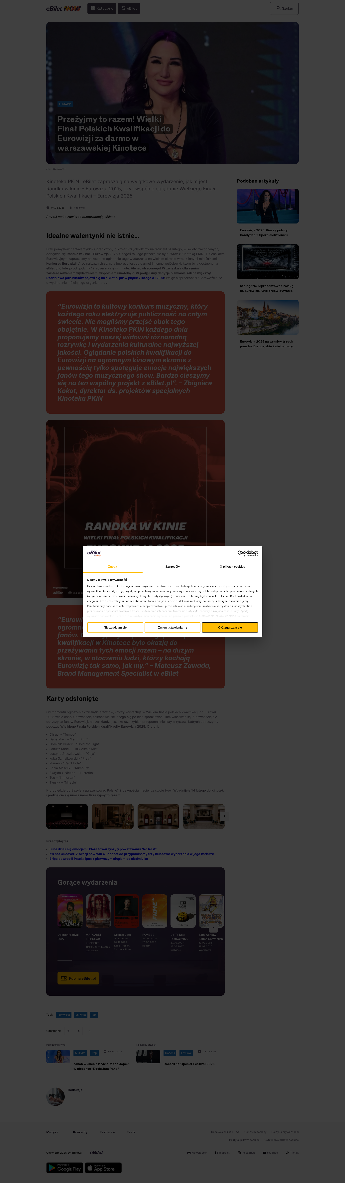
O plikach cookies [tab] (232, 566)
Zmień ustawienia (170, 627)
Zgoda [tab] (112, 566)
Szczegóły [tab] (172, 566)
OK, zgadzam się (230, 627)
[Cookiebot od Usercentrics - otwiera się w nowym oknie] (240, 553)
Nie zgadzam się (115, 627)
